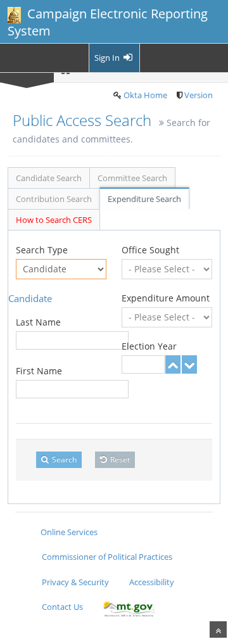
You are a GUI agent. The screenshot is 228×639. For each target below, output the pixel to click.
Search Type (42, 250)
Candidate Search (49, 178)
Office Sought (150, 250)
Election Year (149, 346)
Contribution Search (54, 199)
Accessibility (151, 582)
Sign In (108, 57)
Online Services (69, 532)
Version (198, 95)
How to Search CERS (54, 219)
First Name (39, 371)
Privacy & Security (75, 582)
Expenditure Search (144, 199)
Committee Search (132, 178)
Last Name (38, 322)
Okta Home (145, 95)
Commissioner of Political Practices (107, 556)
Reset (119, 459)
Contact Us (62, 606)
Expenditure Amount (166, 298)
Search (63, 459)
